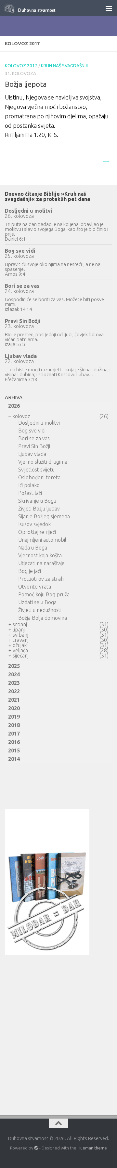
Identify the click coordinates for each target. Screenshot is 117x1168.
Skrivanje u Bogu (37, 501)
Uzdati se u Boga (37, 602)
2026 (14, 406)
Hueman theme (92, 1148)
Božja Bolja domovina (42, 618)
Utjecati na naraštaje (41, 563)
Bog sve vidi (20, 251)
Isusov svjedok (34, 524)
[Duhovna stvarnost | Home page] (39, 8)
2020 (14, 708)
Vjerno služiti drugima (42, 462)
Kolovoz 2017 (21, 65)
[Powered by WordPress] (36, 1148)
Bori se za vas (22, 286)
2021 (14, 700)
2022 (14, 691)
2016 (14, 742)
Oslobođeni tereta (39, 477)
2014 (14, 759)
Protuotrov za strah (41, 579)
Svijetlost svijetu (36, 469)
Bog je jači (29, 571)
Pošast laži (30, 493)
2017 (14, 734)
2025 (14, 666)
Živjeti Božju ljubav (39, 508)
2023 (14, 683)
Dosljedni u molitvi (28, 211)
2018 (14, 725)
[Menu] (109, 8)
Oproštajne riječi (37, 532)
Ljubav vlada (21, 356)
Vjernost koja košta (40, 555)
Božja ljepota (26, 84)
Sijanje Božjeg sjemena (44, 516)
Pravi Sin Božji (23, 321)
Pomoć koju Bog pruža (44, 594)
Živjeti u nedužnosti (39, 610)
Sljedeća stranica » (106, 161)
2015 (14, 750)
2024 (14, 674)
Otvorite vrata (34, 587)
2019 (14, 717)
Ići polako (29, 485)
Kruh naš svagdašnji (64, 65)
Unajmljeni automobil (42, 540)
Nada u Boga (32, 548)
